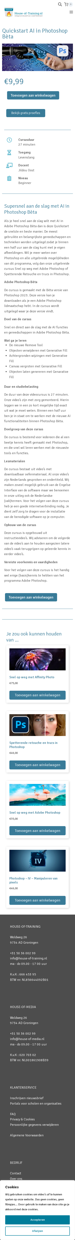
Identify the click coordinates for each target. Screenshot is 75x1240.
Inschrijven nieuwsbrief (26, 1098)
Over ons (16, 1179)
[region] (37, 1210)
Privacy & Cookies (22, 1119)
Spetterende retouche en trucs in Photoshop (33, 745)
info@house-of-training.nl (28, 958)
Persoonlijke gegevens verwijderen (34, 1125)
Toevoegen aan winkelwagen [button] (37, 695)
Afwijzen (37, 1231)
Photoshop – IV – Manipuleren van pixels (33, 880)
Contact (15, 1173)
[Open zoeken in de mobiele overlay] (60, 4)
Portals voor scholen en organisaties (35, 1103)
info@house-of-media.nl (27, 1039)
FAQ (13, 1114)
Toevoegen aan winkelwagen (33, 95)
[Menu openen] (71, 12)
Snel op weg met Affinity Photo (31, 677)
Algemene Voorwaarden (27, 1135)
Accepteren (37, 1220)
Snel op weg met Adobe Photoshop (34, 813)
